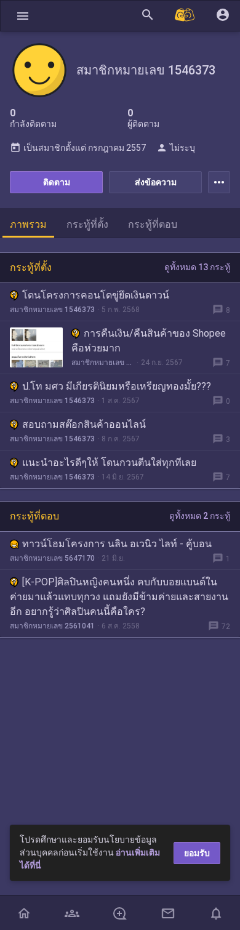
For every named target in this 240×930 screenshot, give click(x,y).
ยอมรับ (197, 853)
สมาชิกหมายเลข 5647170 (52, 558)
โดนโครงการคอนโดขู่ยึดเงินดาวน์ (95, 295)
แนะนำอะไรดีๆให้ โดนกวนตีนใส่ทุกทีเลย (109, 462)
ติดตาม (56, 182)
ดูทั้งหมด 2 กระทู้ (199, 515)
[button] (23, 16)
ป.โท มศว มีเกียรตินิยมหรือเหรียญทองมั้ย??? (116, 386)
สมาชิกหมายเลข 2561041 (52, 626)
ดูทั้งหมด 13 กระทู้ (197, 267)
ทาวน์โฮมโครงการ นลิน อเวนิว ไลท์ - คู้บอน (117, 544)
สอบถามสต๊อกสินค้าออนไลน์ (84, 424)
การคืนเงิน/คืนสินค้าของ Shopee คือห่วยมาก (148, 340)
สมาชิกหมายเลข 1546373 (52, 309)
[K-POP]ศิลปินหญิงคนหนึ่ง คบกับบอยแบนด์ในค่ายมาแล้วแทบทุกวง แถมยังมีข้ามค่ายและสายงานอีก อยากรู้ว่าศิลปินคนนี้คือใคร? (119, 596)
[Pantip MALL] (185, 16)
